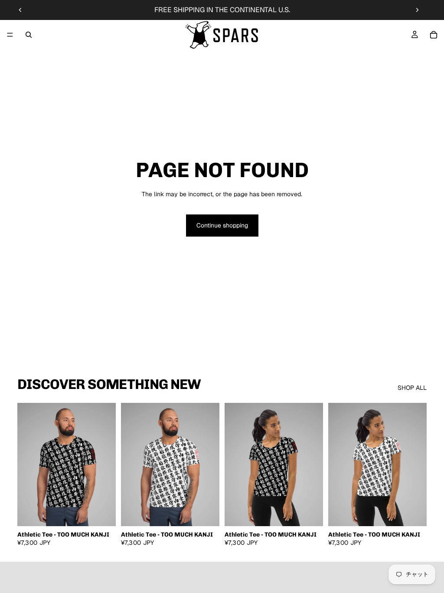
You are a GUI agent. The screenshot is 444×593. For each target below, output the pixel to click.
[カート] (433, 34)
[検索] (28, 34)
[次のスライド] (417, 10)
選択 (109, 512)
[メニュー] (10, 35)
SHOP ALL (412, 388)
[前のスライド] (20, 10)
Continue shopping (222, 225)
